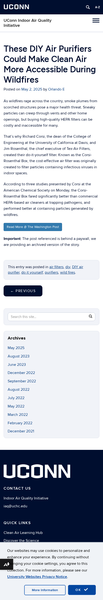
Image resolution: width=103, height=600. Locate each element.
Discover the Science (21, 540)
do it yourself (32, 272)
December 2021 (21, 431)
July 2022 (16, 398)
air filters (56, 267)
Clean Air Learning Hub (23, 532)
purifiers (51, 272)
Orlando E (56, 89)
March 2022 (18, 414)
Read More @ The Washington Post (33, 227)
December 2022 (21, 372)
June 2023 (17, 364)
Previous (23, 291)
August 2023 (18, 356)
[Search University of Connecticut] (88, 7)
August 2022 (18, 389)
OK (79, 590)
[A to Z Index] (97, 7)
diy (67, 267)
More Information (45, 590)
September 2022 (22, 381)
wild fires (67, 272)
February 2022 (20, 423)
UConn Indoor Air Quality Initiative (28, 23)
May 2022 (16, 406)
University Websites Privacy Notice (37, 576)
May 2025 (16, 347)
